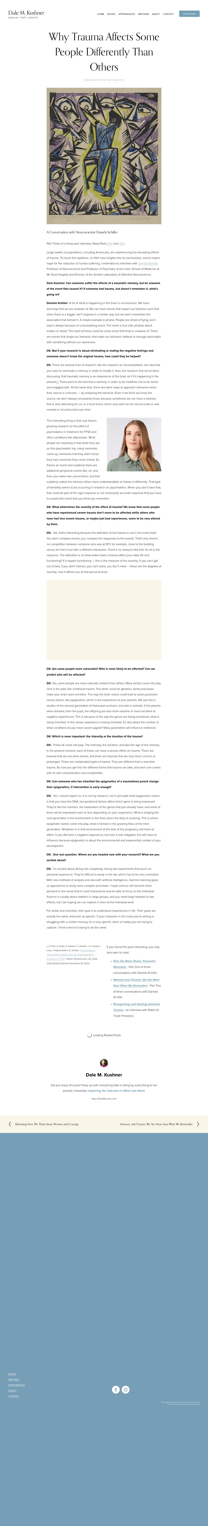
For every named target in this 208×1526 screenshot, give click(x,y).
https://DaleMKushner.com (104, 1098)
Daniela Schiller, (148, 263)
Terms (191, 1402)
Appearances (126, 14)
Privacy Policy (183, 1402)
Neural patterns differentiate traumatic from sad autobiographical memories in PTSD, (71, 954)
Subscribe (189, 13)
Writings (143, 14)
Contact (168, 14)
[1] (57, 382)
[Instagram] (126, 1390)
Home (101, 14)
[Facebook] (116, 1390)
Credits (197, 1402)
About (12, 1390)
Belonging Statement (169, 1402)
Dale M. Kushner (26, 12)
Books (12, 1374)
